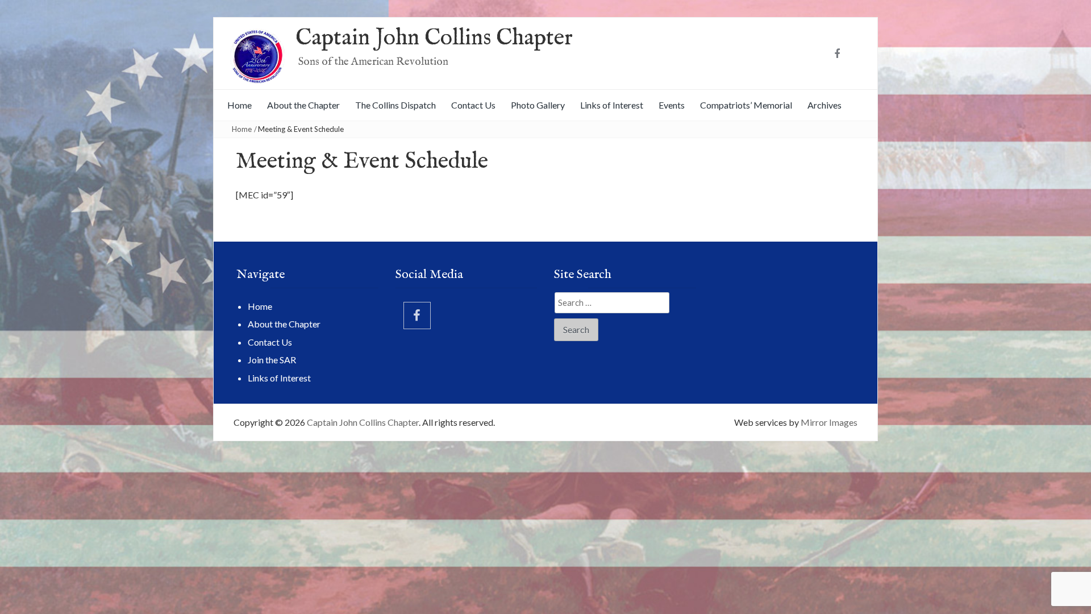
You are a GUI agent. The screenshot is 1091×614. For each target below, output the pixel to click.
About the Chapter (303, 104)
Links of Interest (611, 104)
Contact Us (473, 104)
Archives (824, 104)
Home (239, 104)
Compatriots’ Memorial (746, 104)
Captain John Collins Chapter (434, 38)
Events (672, 104)
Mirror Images (829, 422)
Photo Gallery (538, 104)
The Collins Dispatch (395, 104)
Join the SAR (272, 359)
